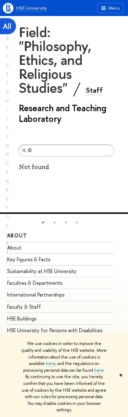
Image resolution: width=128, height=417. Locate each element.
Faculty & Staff (24, 306)
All (7, 26)
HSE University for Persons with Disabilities (54, 330)
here (50, 363)
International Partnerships (35, 294)
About (17, 235)
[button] (43, 222)
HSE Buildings (21, 318)
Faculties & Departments (34, 282)
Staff (94, 90)
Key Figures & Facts (28, 259)
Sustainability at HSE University (41, 271)
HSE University (31, 8)
